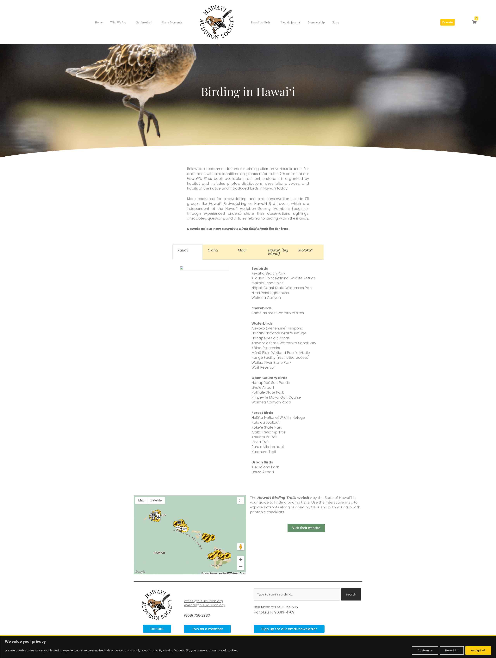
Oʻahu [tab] (213, 250)
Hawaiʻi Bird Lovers (271, 203)
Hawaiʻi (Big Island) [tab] (278, 252)
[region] (248, 647)
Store (335, 22)
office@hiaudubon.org (203, 601)
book (205, 178)
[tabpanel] (248, 375)
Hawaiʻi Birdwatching (227, 203)
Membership (316, 22)
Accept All (478, 650)
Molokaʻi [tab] (305, 250)
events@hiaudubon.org (204, 605)
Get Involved (144, 22)
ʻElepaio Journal (290, 22)
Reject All (451, 650)
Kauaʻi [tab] (182, 250)
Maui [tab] (242, 250)
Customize (425, 650)
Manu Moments (172, 22)
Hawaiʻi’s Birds (260, 22)
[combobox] (297, 594)
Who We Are (118, 22)
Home (99, 22)
